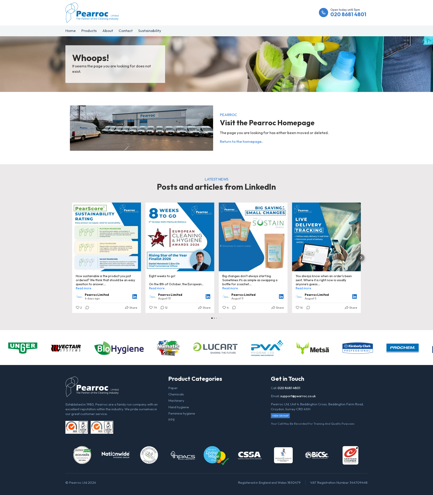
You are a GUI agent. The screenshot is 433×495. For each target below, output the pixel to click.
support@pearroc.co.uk (298, 396)
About (107, 30)
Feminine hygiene (181, 413)
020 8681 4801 (289, 388)
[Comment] (86, 307)
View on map (280, 415)
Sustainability (149, 30)
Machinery (176, 400)
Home (70, 30)
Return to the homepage (241, 141)
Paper (173, 388)
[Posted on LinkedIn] (134, 296)
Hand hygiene (178, 407)
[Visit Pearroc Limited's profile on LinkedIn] (80, 296)
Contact (126, 30)
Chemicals (176, 394)
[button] (72, 257)
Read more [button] (83, 288)
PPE (171, 419)
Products (89, 30)
